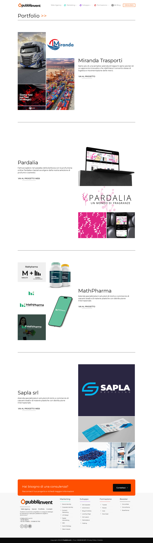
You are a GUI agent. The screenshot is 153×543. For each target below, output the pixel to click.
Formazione (102, 5)
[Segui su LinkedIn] (30, 526)
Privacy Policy (91, 540)
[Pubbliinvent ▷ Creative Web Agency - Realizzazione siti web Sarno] (29, 5)
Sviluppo (86, 5)
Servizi (34, 509)
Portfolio (41, 509)
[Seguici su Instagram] (26, 526)
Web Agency (56, 5)
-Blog (117, 5)
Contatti (49, 509)
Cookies (100, 540)
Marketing (71, 5)
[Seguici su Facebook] (22, 526)
